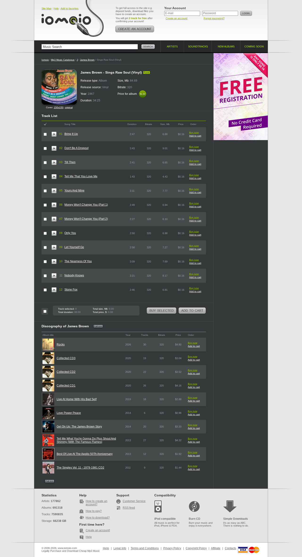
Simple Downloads (235, 518)
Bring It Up (71, 134)
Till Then (70, 162)
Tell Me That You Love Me (80, 176)
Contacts (230, 548)
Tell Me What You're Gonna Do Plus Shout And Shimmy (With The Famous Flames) (86, 440)
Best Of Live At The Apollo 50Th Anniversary (85, 454)
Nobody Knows (74, 275)
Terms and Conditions (145, 548)
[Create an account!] (134, 29)
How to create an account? (96, 502)
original (69, 107)
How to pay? (94, 511)
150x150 (58, 107)
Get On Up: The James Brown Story (79, 426)
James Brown (87, 59)
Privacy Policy (172, 548)
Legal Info (119, 548)
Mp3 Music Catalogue (63, 59)
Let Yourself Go (74, 247)
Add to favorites (70, 8)
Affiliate (215, 548)
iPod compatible (165, 518)
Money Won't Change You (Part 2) (86, 218)
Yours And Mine (74, 190)
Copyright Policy (196, 548)
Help (56, 8)
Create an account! (177, 18)
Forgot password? (214, 18)
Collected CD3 (66, 358)
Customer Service (134, 501)
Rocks (61, 344)
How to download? (98, 517)
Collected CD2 (66, 372)
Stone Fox (70, 289)
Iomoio (45, 59)
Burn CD (194, 518)
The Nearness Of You (78, 261)
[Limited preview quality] (54, 134)
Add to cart (195, 135)
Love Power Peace (69, 413)
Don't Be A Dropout (76, 148)
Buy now (194, 132)
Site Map (46, 8)
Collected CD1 (66, 385)
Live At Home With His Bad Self (76, 399)
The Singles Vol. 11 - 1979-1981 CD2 (80, 467)
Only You (70, 233)
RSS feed (129, 507)
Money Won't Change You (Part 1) (86, 204)
